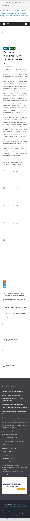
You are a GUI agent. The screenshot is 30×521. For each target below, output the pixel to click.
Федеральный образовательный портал (14, 411)
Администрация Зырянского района (12, 391)
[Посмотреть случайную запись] (26, 24)
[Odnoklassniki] (14, 281)
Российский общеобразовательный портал (15, 407)
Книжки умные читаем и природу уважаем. (14, 301)
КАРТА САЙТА (6, 475)
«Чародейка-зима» (10, 340)
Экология (12, 48)
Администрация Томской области (12, 395)
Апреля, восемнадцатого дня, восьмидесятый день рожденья (14, 294)
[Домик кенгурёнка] (15, 350)
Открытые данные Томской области (12, 404)
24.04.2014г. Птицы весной (14, 314)
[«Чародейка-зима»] (15, 324)
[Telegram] (14, 286)
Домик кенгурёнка (10, 366)
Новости (6, 48)
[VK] (14, 283)
